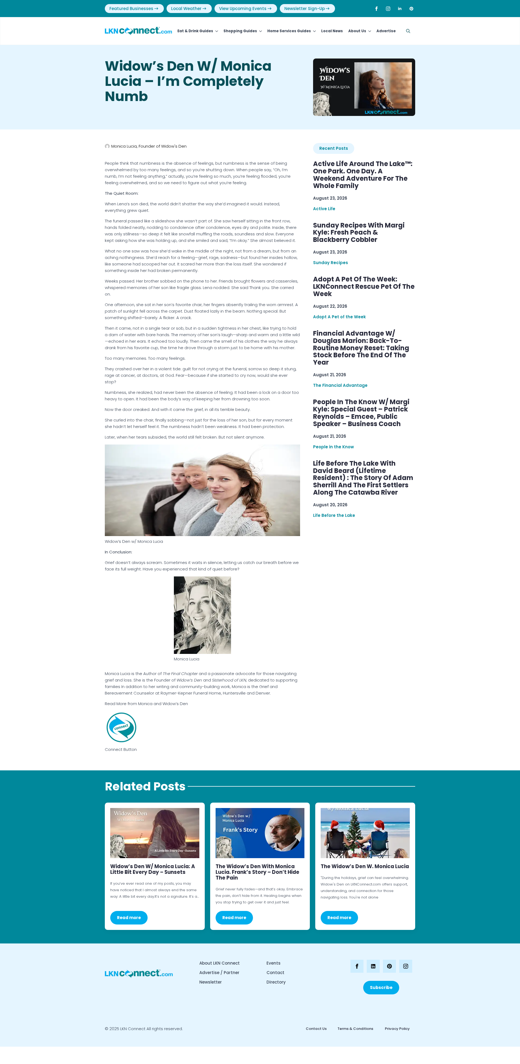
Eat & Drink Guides (195, 31)
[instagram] (388, 8)
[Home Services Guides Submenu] (313, 31)
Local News (332, 31)
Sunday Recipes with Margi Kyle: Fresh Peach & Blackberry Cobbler (359, 233)
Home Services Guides (289, 31)
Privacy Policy (397, 1028)
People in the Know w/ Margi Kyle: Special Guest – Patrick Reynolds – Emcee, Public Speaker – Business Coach (361, 413)
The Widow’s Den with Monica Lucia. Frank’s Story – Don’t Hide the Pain (257, 872)
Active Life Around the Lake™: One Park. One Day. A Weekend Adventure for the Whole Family (362, 175)
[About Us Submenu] (368, 31)
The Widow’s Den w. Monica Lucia (365, 866)
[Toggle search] (408, 31)
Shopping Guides (240, 31)
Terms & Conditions (355, 1028)
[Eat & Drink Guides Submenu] (215, 31)
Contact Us (316, 1028)
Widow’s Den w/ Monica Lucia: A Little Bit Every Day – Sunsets (152, 869)
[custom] (411, 8)
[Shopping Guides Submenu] (259, 31)
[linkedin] (400, 8)
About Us (357, 31)
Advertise (386, 31)
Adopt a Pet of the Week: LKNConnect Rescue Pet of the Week (364, 287)
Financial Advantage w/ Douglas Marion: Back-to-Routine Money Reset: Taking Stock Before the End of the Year (361, 348)
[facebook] (376, 8)
